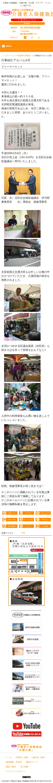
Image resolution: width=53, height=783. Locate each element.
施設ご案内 (11, 767)
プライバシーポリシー (16, 771)
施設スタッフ (32, 762)
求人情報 (24, 767)
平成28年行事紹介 (23, 56)
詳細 (23, 533)
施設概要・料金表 (14, 762)
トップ (9, 757)
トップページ (7, 56)
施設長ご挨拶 (38, 757)
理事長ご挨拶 (22, 757)
